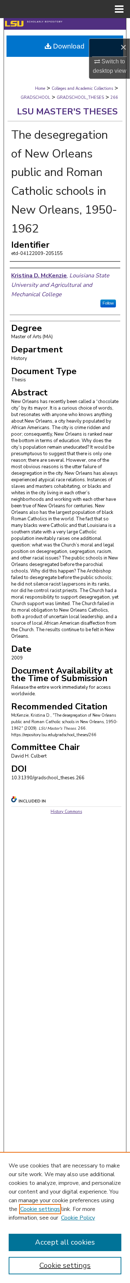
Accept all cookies (65, 1242)
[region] (65, 1217)
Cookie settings (40, 1209)
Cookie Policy (78, 1218)
